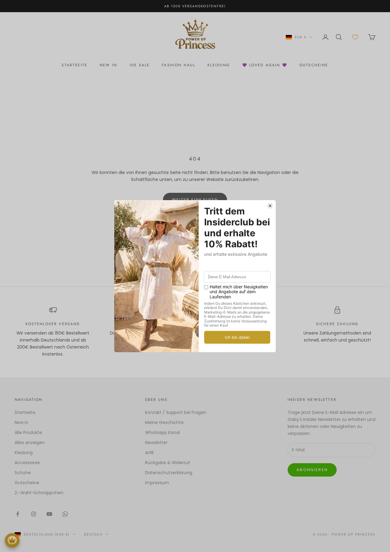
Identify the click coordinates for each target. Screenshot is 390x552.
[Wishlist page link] (355, 37)
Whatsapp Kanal (162, 432)
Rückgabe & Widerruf (167, 463)
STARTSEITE (74, 65)
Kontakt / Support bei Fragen (175, 412)
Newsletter (156, 442)
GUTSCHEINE (314, 65)
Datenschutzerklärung (168, 473)
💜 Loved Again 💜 (264, 65)
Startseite (25, 412)
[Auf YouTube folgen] (49, 514)
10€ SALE (139, 65)
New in (21, 422)
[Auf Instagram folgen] (33, 514)
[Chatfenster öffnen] (12, 540)
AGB (149, 453)
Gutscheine (27, 483)
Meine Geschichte (164, 422)
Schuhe (23, 473)
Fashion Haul (178, 65)
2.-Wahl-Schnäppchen (39, 493)
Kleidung (218, 65)
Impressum (157, 483)
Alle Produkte (28, 432)
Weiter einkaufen (195, 200)
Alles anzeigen (30, 442)
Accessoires (27, 463)
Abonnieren (312, 470)
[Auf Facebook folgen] (18, 514)
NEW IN (108, 65)
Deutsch (93, 534)
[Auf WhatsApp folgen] (65, 514)
